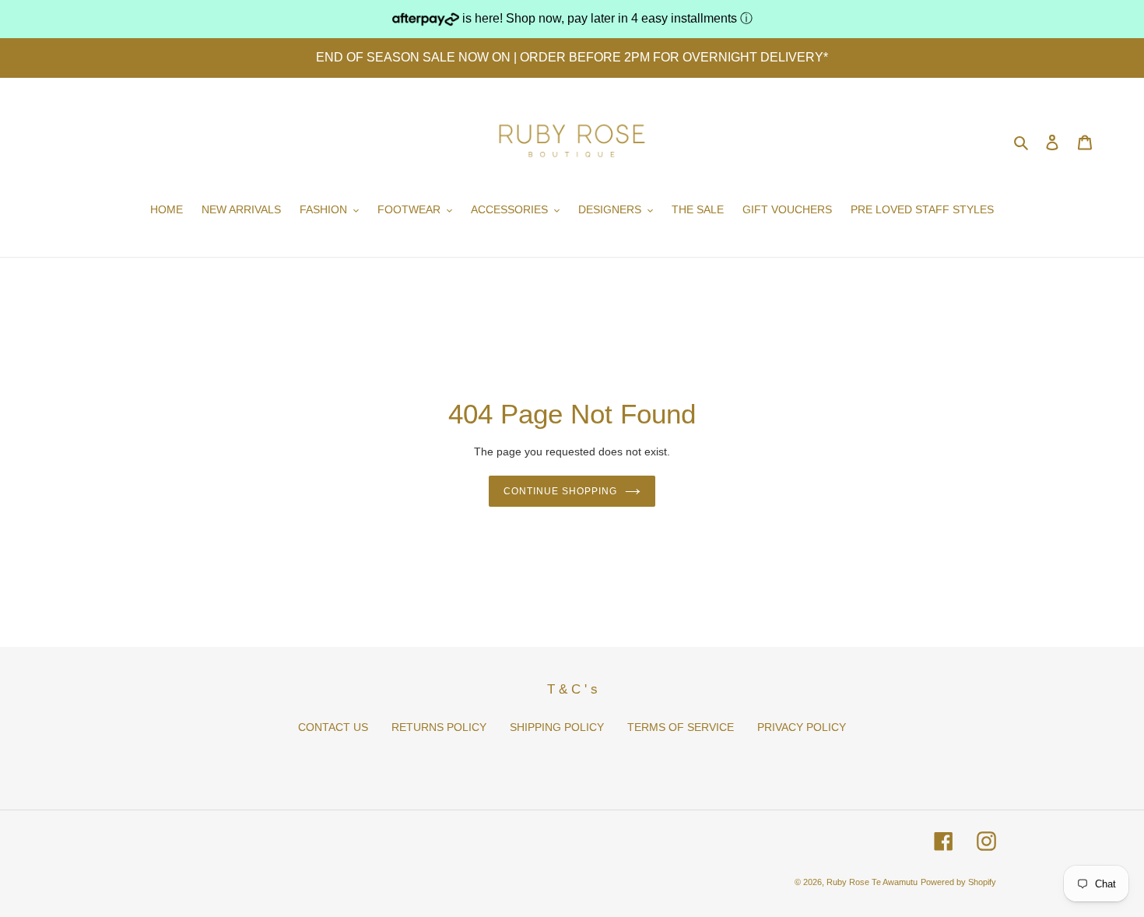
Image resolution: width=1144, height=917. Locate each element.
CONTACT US (333, 727)
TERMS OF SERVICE (680, 727)
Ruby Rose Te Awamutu (872, 882)
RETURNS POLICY (438, 727)
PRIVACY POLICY (801, 727)
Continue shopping (560, 491)
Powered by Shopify (958, 882)
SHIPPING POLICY (557, 727)
